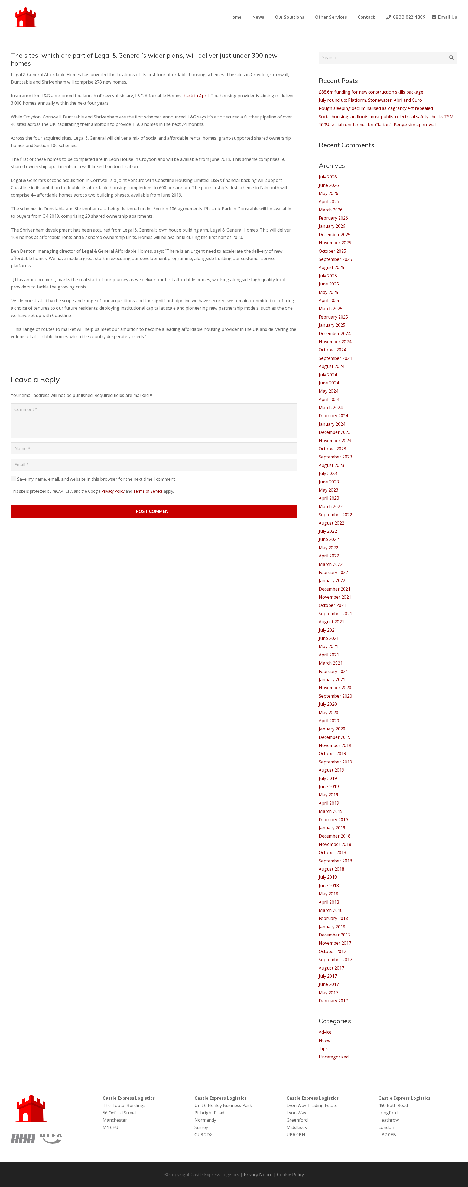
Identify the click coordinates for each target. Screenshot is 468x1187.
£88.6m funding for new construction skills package (371, 92)
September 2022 (335, 515)
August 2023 (331, 465)
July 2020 (328, 704)
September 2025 (335, 259)
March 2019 (331, 811)
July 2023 (328, 473)
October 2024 (332, 350)
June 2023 (329, 482)
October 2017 (332, 951)
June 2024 (329, 383)
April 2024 (329, 399)
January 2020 (332, 729)
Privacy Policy (113, 491)
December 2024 (334, 333)
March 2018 (331, 910)
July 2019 (328, 778)
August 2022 (331, 523)
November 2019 (335, 745)
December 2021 (334, 589)
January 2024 (332, 424)
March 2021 (331, 663)
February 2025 (333, 317)
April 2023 (329, 498)
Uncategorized (334, 1057)
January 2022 (332, 580)
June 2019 (329, 787)
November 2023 (335, 441)
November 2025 (335, 243)
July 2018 (328, 877)
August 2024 (331, 366)
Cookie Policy (290, 1175)
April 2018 (329, 902)
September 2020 (335, 696)
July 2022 (328, 531)
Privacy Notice (258, 1175)
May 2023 (328, 490)
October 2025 (332, 251)
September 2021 (335, 614)
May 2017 (328, 993)
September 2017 (335, 960)
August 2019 (331, 770)
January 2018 (332, 927)
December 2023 (334, 432)
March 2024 (331, 407)
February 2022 (333, 572)
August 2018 (331, 869)
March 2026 (331, 210)
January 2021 (332, 679)
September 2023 (335, 457)
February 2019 (333, 820)
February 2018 (333, 918)
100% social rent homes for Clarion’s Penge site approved (377, 125)
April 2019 (329, 803)
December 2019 (334, 737)
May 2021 (328, 646)
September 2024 (335, 358)
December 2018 (334, 836)
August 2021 (331, 622)
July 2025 (328, 276)
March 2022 (331, 564)
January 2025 (332, 325)
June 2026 (329, 185)
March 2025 (331, 309)
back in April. (196, 96)
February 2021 (333, 671)
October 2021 (332, 605)
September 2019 (335, 762)
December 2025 (334, 235)
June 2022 (329, 539)
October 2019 (332, 753)
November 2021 (335, 597)
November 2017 (335, 943)
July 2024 (328, 375)
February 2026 (333, 218)
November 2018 (335, 844)
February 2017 (333, 1001)
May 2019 (328, 795)
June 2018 (329, 885)
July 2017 (328, 976)
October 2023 (332, 449)
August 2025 (331, 267)
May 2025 (328, 292)
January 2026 (332, 226)
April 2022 (329, 556)
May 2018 (328, 894)
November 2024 (335, 342)
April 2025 (329, 300)
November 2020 (335, 688)
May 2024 (328, 391)
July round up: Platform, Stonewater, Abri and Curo (370, 100)
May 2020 (328, 713)
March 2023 (331, 506)
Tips (323, 1048)
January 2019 (332, 828)
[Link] (25, 17)
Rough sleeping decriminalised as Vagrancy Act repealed (376, 108)
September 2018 (335, 861)
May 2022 (328, 548)
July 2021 (328, 630)
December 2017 (334, 935)
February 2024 (333, 416)
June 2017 (329, 984)
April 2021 (329, 655)
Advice (325, 1032)
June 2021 (329, 638)
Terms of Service (148, 491)
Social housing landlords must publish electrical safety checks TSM (386, 117)
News (324, 1040)
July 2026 (328, 177)
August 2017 (331, 968)
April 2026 (329, 201)
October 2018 (332, 852)
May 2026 (328, 193)
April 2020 (329, 721)
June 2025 (329, 284)
